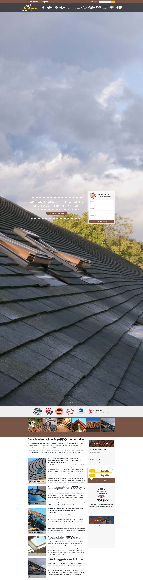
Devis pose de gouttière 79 (77, 7)
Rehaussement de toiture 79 (69, 7)
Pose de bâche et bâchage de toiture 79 (119, 7)
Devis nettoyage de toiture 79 (84, 7)
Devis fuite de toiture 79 (98, 7)
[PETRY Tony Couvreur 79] (28, 7)
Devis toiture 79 (56, 7)
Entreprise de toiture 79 (105, 7)
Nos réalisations (57, 213)
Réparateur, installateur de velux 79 (91, 7)
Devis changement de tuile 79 (50, 7)
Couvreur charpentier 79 (111, 7)
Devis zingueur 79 (43, 7)
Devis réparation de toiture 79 (62, 7)
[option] (71, 232)
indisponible (33, 1)
